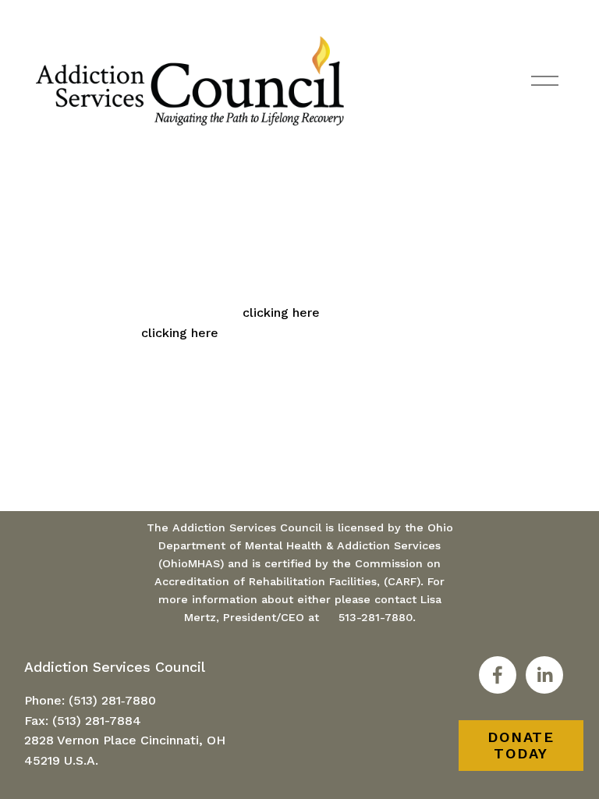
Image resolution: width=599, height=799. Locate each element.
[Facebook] (497, 675)
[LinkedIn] (544, 675)
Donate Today (521, 745)
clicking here (281, 312)
